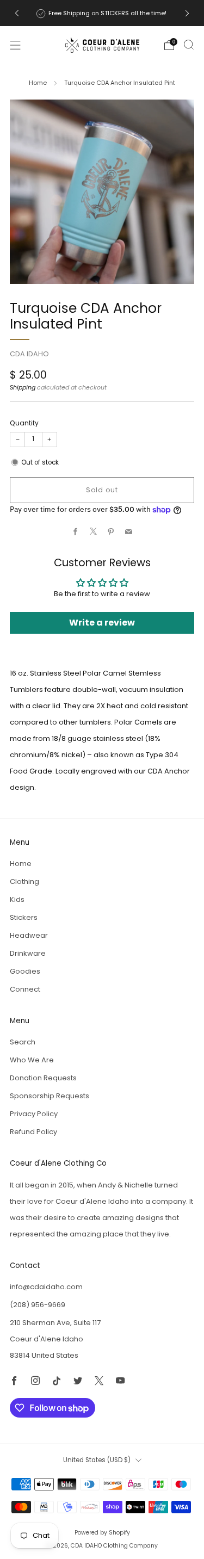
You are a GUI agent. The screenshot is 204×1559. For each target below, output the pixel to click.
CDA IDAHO (29, 353)
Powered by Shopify (102, 1533)
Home (38, 82)
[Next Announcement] (187, 13)
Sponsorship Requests (49, 1096)
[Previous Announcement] (16, 13)
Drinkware (28, 953)
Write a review (102, 622)
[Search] (188, 44)
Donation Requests (43, 1078)
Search (22, 1042)
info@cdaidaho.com (46, 1287)
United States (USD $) (97, 1460)
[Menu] (15, 45)
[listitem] (102, 13)
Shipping (22, 387)
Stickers (24, 917)
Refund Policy (33, 1132)
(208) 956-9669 (37, 1305)
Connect (25, 989)
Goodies (25, 971)
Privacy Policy (34, 1114)
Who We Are (32, 1060)
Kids (17, 899)
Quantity (24, 423)
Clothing (24, 881)
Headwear (29, 935)
